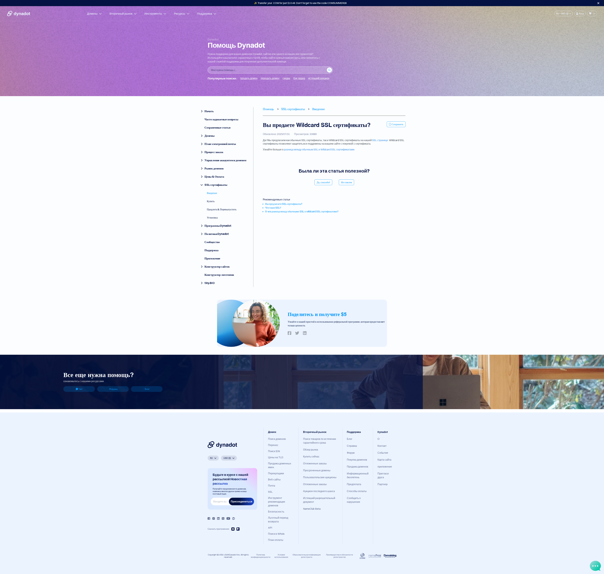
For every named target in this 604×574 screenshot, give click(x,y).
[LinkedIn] (218, 518)
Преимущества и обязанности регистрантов (339, 556)
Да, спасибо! (323, 182)
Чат (80, 389)
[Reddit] (233, 518)
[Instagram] (213, 518)
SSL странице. (380, 140)
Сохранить (397, 124)
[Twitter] (223, 518)
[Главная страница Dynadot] (18, 13)
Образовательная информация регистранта (307, 556)
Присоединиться (241, 501)
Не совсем (346, 182)
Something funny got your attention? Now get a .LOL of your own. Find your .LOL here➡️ (300, 3)
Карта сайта (384, 459)
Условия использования (281, 556)
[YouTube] (228, 518)
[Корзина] (592, 13)
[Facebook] (209, 518)
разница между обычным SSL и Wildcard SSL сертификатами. (319, 149)
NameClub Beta (312, 508)
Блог (147, 389)
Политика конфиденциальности (260, 556)
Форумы (113, 389)
